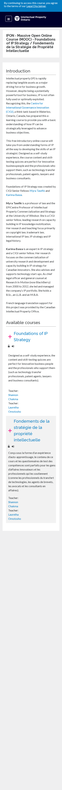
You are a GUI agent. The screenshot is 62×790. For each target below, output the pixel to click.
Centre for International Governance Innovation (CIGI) (27, 107)
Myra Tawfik (37, 190)
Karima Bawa (14, 194)
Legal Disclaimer (36, 6)
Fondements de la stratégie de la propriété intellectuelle (31, 430)
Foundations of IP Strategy (31, 336)
